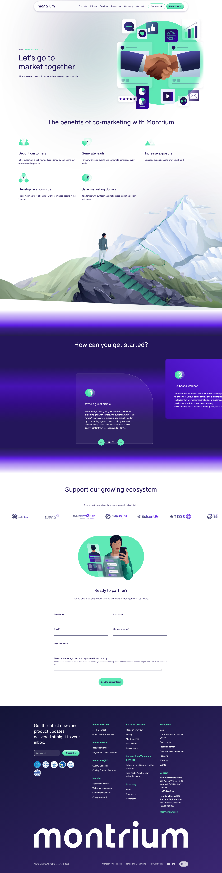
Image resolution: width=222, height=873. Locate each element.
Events (163, 765)
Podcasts (164, 756)
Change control (99, 797)
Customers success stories (172, 751)
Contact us (131, 794)
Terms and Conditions (136, 864)
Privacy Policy (156, 864)
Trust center (131, 743)
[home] (46, 6)
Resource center (167, 747)
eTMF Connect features (103, 734)
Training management (102, 788)
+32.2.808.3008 (167, 806)
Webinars (164, 760)
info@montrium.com (169, 812)
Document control (100, 783)
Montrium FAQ (133, 739)
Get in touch (156, 6)
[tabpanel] (114, 409)
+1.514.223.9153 (167, 791)
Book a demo (175, 6)
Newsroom (131, 798)
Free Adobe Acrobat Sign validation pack (137, 775)
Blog (162, 730)
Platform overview (134, 730)
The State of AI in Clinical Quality (171, 736)
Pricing (93, 6)
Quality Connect (100, 766)
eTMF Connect (99, 730)
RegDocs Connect (100, 748)
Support (140, 6)
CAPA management (101, 792)
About (129, 789)
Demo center (166, 742)
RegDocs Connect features (104, 752)
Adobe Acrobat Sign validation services (140, 767)
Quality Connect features (104, 770)
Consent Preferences (112, 864)
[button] (83, 6)
